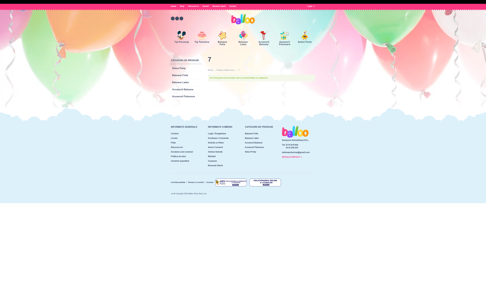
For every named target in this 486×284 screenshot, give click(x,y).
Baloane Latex (180, 82)
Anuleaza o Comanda (218, 138)
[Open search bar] (299, 18)
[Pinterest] (181, 18)
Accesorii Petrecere (183, 96)
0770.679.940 (292, 145)
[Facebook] (173, 18)
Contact (232, 6)
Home (210, 70)
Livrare (174, 138)
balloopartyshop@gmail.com (296, 152)
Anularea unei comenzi (182, 151)
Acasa (173, 6)
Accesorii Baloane (182, 89)
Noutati (205, 6)
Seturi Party (179, 68)
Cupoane (212, 161)
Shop (182, 6)
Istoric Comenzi (215, 147)
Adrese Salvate (215, 151)
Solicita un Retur (216, 142)
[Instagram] (177, 18)
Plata (173, 142)
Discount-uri (193, 6)
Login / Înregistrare (217, 133)
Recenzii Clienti (215, 165)
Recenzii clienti (219, 6)
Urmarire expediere (180, 161)
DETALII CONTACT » (292, 157)
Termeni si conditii (196, 182)
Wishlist (212, 156)
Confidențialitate (178, 182)
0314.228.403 (292, 147)
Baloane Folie (180, 75)
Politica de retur (178, 156)
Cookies (209, 182)
